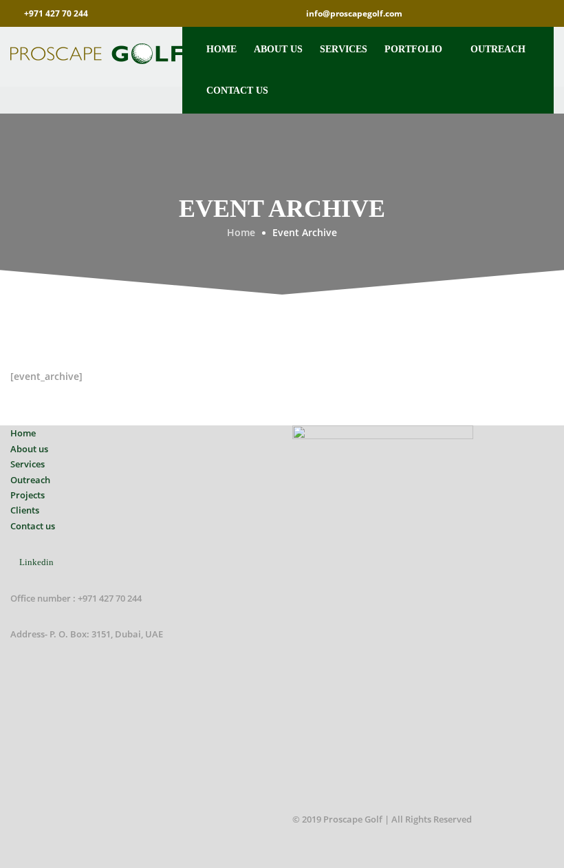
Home (221, 49)
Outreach (497, 49)
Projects (27, 495)
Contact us (237, 90)
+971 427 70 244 (56, 13)
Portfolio (413, 49)
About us (278, 49)
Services (343, 49)
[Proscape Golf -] (96, 53)
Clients (24, 510)
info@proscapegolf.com (354, 13)
